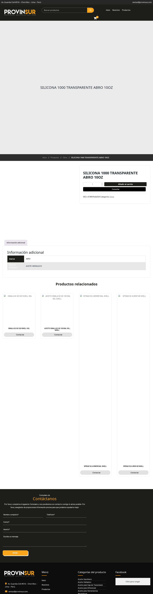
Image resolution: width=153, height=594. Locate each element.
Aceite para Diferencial (87, 588)
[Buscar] (90, 10)
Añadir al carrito (125, 184)
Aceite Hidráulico (84, 582)
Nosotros (116, 10)
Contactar (20, 335)
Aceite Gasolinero (85, 579)
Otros (65, 158)
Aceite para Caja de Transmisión (90, 585)
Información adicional (16, 243)
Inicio (108, 10)
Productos (126, 10)
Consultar (115, 189)
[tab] (15, 243)
